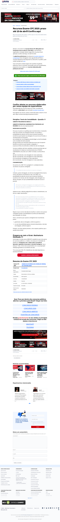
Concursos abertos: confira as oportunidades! (25, 84)
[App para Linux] (44, 508)
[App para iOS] (46, 508)
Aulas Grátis (48, 475)
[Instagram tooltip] (52, 508)
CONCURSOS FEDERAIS (30, 305)
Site (13, 458)
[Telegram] (58, 510)
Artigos (27, 4)
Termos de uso (30, 508)
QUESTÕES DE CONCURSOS (30, 315)
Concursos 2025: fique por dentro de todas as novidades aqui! (28, 82)
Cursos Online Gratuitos (35, 488)
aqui (24, 61)
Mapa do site (36, 508)
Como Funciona (4, 472)
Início (14, 25)
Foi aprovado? (21, 483)
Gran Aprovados (33, 4)
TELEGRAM (30, 327)
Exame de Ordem (34, 474)
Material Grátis (49, 472)
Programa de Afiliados (5, 481)
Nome (14, 449)
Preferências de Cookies (5, 484)
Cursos (23, 4)
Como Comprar (4, 474)
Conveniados (3, 479)
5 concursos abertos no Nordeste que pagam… (16, 374)
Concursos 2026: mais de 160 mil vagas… (29, 373)
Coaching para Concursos (35, 472)
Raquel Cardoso (28, 376)
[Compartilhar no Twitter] (42, 40)
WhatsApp (19, 474)
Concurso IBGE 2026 (11, 4)
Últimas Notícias (4, 4)
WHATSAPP (30, 324)
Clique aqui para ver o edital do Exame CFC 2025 (22, 292)
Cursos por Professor (35, 484)
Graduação (33, 475)
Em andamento (25, 268)
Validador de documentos (5, 477)
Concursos (18, 4)
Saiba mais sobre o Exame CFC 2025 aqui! (30, 71)
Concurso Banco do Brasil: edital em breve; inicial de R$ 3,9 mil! (28, 86)
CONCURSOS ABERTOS (30, 311)
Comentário (15, 435)
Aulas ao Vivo (48, 474)
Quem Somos (3, 470)
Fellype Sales (15, 377)
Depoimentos (48, 470)
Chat (18, 472)
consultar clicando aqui (38, 110)
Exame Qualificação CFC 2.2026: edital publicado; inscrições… (42, 374)
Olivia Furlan (16, 38)
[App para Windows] (42, 508)
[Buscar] (13, 2)
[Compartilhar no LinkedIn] (44, 40)
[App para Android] (48, 508)
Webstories (57, 4)
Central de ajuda (20, 470)
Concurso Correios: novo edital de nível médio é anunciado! (27, 88)
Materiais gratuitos (49, 4)
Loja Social (3, 475)
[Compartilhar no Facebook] (41, 40)
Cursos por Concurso (35, 479)
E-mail (18, 475)
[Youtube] (50, 508)
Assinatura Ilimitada (34, 470)
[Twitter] (58, 508)
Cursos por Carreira (34, 481)
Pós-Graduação (34, 477)
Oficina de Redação (34, 486)
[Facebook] (56, 508)
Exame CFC (18, 25)
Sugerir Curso (48, 477)
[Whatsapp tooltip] (54, 508)
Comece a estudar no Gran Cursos (29, 334)
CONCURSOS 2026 (30, 308)
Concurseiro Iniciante (41, 4)
